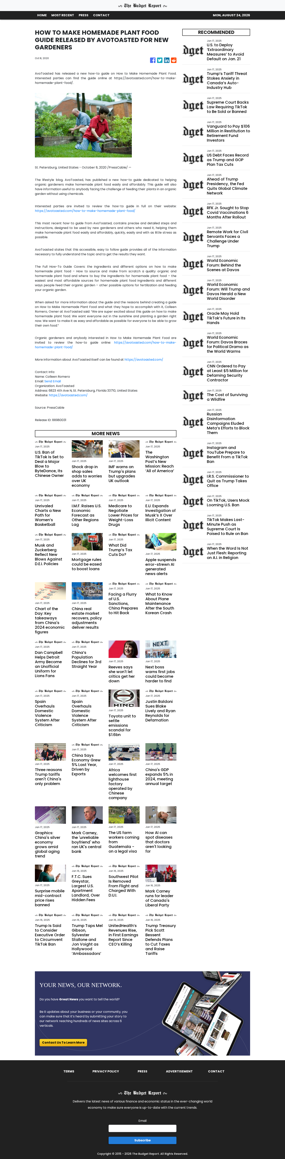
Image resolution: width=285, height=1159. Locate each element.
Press (142, 1071)
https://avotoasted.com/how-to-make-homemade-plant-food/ (85, 211)
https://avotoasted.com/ (143, 359)
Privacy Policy (105, 1071)
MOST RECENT (62, 15)
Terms (68, 1071)
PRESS (83, 15)
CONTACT (101, 15)
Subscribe (142, 1140)
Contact (216, 1071)
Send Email (52, 381)
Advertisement (179, 1071)
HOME (42, 15)
